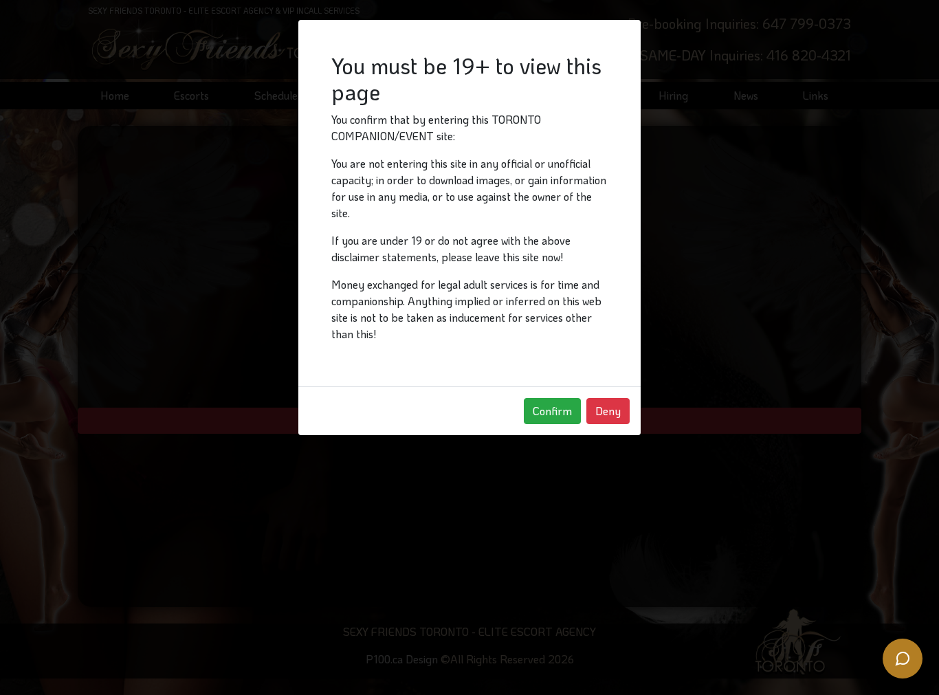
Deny (608, 411)
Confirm (552, 411)
